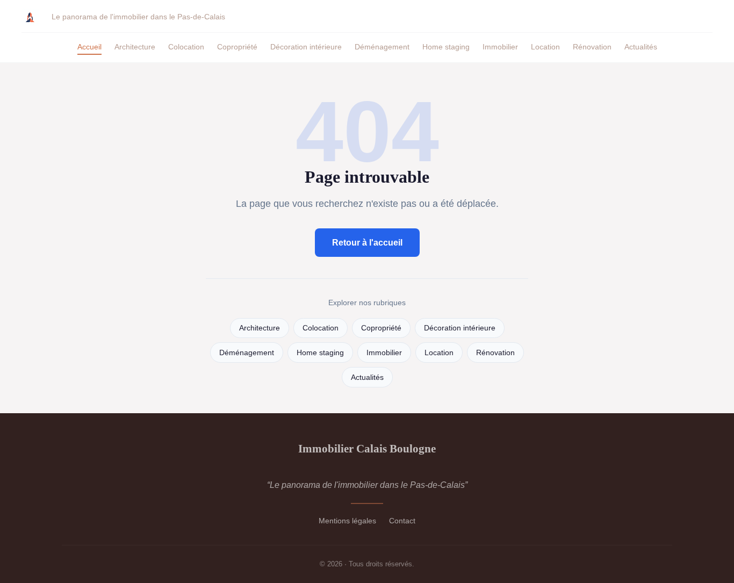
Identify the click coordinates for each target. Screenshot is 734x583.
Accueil (89, 46)
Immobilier (500, 46)
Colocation (186, 46)
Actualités (640, 46)
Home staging (446, 46)
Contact (402, 520)
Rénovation (592, 46)
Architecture (134, 46)
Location (545, 46)
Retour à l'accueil (367, 242)
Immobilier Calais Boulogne (367, 448)
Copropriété (237, 46)
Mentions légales (347, 520)
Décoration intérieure (306, 46)
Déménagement (382, 46)
